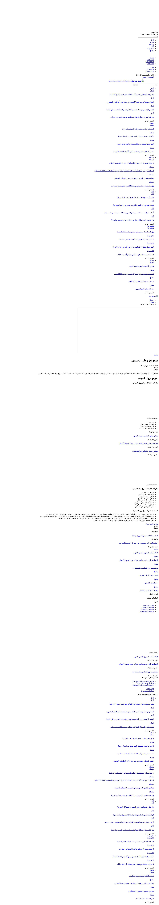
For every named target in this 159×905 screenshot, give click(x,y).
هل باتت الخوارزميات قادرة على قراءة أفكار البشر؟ (135, 232)
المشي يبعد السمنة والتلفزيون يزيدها (145, 535)
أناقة (152, 46)
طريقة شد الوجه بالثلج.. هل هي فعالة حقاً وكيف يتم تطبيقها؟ (132, 220)
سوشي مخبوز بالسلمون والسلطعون (141, 281)
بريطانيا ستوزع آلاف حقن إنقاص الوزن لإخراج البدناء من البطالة (131, 163)
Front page (150, 689)
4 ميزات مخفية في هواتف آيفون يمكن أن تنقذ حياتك (135, 254)
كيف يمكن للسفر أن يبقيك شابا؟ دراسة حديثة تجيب (135, 144)
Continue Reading (152, 524)
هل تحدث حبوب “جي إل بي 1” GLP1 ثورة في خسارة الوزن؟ (132, 186)
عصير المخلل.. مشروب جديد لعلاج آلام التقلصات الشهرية (133, 151)
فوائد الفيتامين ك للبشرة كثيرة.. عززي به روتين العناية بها (133, 205)
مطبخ (152, 50)
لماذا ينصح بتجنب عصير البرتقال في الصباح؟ (138, 129)
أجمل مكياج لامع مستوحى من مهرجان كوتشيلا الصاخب (138, 543)
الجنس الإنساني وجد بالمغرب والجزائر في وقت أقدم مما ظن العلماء (130, 109)
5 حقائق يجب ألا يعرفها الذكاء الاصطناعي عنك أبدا (136, 239)
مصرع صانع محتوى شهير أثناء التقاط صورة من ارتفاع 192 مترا (131, 94)
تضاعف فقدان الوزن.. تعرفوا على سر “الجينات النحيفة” (134, 178)
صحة (152, 42)
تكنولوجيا (150, 48)
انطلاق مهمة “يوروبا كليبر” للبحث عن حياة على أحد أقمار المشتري (130, 102)
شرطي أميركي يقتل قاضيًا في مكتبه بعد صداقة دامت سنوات (132, 117)
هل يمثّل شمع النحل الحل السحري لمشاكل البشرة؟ (135, 197)
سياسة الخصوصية (147, 691)
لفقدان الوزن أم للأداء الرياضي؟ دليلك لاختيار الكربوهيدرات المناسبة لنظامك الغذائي (124, 171)
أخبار (152, 40)
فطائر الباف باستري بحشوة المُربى (141, 266)
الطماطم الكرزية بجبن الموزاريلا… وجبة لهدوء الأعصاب (134, 274)
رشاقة (151, 44)
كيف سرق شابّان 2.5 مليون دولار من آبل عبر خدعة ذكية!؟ (133, 247)
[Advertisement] (93, 16)
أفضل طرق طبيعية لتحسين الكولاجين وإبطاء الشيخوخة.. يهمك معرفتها (129, 213)
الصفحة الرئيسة (148, 77)
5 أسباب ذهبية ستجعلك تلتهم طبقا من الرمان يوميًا (136, 136)
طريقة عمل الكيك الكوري (145, 289)
